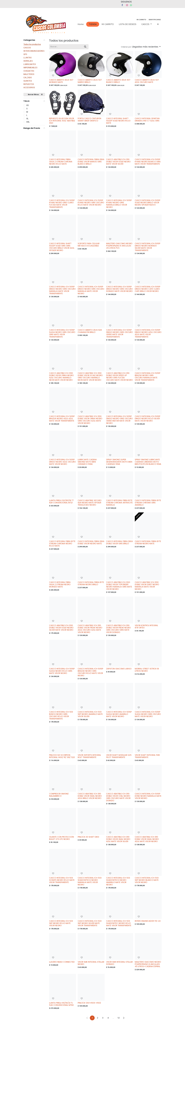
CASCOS (27, 47)
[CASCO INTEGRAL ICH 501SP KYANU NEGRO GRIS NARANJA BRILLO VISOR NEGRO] (119, 184)
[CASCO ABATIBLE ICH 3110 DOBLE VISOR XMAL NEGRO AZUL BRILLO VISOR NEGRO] (91, 778)
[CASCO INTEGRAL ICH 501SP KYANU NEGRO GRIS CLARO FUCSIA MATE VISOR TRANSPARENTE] (62, 184)
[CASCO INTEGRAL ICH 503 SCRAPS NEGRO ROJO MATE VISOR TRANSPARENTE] (62, 862)
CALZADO (27, 77)
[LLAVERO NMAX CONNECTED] (62, 946)
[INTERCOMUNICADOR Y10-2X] (148, 905)
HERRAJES (28, 61)
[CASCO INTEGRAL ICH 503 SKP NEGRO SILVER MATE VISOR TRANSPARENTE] (91, 905)
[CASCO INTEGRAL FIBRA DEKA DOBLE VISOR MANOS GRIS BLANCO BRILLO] (91, 143)
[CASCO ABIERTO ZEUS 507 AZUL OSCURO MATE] (148, 64)
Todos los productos (32, 44)
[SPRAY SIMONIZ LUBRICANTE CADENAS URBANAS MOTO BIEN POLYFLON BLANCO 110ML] (148, 444)
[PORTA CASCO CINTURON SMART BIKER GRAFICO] (91, 103)
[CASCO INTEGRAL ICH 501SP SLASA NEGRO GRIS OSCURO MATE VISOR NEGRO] (148, 696)
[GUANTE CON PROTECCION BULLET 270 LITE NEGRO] (62, 821)
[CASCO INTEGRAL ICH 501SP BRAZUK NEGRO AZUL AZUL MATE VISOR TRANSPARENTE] (62, 400)
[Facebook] (122, 5)
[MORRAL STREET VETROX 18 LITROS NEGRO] (148, 653)
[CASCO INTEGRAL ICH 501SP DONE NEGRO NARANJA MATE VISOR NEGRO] (148, 778)
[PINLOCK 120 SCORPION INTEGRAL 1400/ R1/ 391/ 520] (62, 739)
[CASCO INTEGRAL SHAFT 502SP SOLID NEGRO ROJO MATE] (119, 103)
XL (27, 118)
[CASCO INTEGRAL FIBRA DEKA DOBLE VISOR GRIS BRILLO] (119, 525)
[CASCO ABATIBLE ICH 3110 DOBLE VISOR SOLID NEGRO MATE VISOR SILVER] (119, 143)
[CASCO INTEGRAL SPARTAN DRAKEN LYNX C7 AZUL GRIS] (148, 103)
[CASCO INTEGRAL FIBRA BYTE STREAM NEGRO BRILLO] (91, 566)
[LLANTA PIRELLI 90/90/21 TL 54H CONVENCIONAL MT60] (62, 987)
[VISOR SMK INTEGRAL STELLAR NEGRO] (91, 946)
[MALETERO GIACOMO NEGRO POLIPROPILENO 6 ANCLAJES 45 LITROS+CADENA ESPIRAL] (148, 946)
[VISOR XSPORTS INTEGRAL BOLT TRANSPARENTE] (91, 739)
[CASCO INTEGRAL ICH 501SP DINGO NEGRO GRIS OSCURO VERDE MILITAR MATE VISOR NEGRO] (119, 400)
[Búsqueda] (85, 46)
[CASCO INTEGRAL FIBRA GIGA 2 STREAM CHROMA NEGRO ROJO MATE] (62, 143)
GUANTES (27, 80)
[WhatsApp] (131, 5)
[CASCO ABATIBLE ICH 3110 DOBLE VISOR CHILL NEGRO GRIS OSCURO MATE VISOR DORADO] (119, 778)
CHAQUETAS (28, 71)
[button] (141, 46)
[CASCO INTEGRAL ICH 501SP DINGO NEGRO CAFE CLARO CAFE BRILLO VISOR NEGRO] (148, 271)
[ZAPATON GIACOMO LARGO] (119, 653)
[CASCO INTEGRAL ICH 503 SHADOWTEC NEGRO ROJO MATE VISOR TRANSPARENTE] (119, 905)
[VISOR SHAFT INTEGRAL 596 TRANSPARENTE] (148, 739)
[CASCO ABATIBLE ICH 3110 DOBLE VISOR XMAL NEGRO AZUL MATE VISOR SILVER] (119, 821)
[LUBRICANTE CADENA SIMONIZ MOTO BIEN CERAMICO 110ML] (91, 444)
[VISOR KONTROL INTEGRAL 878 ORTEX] (148, 610)
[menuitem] (80, 24)
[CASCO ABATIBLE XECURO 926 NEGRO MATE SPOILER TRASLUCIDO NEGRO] (91, 484)
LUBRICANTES (29, 64)
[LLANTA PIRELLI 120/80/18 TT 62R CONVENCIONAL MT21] (62, 484)
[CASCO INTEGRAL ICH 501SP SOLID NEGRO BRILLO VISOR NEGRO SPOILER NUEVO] (148, 184)
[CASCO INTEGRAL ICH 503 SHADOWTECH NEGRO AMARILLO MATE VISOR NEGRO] (119, 862)
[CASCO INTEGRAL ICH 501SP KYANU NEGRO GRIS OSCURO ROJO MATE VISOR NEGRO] (91, 184)
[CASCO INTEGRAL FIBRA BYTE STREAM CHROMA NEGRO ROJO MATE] (62, 525)
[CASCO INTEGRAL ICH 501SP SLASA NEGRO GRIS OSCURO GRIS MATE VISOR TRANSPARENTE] (62, 314)
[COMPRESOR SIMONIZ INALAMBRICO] (62, 778)
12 (118, 1017)
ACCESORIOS (29, 87)
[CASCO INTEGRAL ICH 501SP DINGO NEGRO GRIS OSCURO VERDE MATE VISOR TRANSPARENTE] (119, 314)
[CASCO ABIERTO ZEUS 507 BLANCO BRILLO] (119, 64)
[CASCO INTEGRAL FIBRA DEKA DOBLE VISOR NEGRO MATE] (91, 525)
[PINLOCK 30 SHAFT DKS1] (91, 821)
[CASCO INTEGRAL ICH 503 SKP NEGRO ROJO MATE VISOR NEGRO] (62, 905)
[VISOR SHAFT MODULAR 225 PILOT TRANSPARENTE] (119, 739)
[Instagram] (127, 5)
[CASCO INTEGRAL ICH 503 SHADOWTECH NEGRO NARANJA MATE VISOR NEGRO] (91, 862)
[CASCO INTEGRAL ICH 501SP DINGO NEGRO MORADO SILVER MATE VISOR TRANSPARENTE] (148, 228)
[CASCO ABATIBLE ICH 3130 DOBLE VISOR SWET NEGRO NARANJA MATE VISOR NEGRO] (148, 566)
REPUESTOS (28, 84)
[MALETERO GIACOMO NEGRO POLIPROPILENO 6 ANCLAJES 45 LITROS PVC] (119, 228)
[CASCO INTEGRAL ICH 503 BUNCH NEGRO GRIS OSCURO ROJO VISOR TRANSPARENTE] (62, 696)
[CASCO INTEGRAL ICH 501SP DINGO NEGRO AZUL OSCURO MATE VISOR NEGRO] (62, 444)
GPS (25, 54)
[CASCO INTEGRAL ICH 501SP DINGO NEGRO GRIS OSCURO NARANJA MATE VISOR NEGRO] (91, 271)
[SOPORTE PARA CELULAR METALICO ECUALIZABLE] (91, 228)
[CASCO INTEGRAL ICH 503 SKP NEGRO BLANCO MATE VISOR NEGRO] (148, 862)
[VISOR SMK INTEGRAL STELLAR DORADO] (119, 946)
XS (27, 105)
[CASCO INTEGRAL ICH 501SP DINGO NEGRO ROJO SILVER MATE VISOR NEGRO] (148, 400)
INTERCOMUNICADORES (33, 51)
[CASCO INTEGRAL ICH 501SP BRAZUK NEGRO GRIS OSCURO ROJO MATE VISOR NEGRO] (91, 653)
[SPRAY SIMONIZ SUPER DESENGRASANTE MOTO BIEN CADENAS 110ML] (119, 444)
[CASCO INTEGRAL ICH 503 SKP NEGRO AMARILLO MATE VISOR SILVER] (91, 696)
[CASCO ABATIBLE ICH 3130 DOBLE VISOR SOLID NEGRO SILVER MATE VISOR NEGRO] (62, 610)
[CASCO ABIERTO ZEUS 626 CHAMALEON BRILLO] (91, 314)
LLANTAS (27, 57)
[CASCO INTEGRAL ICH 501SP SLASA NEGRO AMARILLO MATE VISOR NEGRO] (119, 696)
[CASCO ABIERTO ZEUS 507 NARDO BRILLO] (91, 64)
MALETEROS (28, 74)
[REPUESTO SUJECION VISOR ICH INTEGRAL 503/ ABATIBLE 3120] (62, 103)
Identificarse (155, 19)
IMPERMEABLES (30, 67)
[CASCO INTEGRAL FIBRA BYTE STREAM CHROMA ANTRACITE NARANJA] (119, 484)
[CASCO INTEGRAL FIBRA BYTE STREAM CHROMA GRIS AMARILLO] (148, 484)
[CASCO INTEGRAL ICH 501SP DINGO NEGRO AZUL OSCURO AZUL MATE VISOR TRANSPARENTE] (148, 314)
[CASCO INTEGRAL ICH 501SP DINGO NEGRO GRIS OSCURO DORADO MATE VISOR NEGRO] (119, 271)
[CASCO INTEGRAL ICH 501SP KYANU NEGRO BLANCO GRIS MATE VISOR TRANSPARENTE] (148, 143)
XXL (28, 121)
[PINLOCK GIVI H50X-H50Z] (91, 987)
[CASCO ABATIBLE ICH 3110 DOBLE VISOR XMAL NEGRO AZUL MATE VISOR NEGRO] (148, 821)
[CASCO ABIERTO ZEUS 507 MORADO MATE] (62, 64)
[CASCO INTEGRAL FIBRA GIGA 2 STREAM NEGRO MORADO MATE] (62, 566)
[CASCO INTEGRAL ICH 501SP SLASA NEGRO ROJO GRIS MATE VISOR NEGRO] (62, 653)
